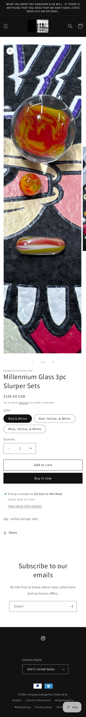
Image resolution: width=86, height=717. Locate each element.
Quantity (9, 439)
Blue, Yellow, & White (24, 429)
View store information (25, 506)
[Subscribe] (72, 606)
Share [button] (13, 532)
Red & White (17, 419)
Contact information (38, 700)
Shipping (23, 402)
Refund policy (23, 707)
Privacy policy (43, 707)
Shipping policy (64, 700)
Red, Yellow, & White (55, 419)
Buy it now (43, 478)
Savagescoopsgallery (41, 694)
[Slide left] (33, 362)
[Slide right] (53, 362)
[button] (6, 26)
